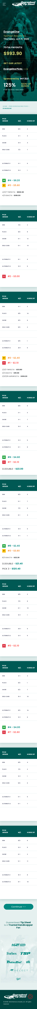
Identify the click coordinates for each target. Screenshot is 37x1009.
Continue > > (18, 906)
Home (5, 106)
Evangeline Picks (13, 68)
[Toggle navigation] (3, 4)
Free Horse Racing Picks (18, 106)
